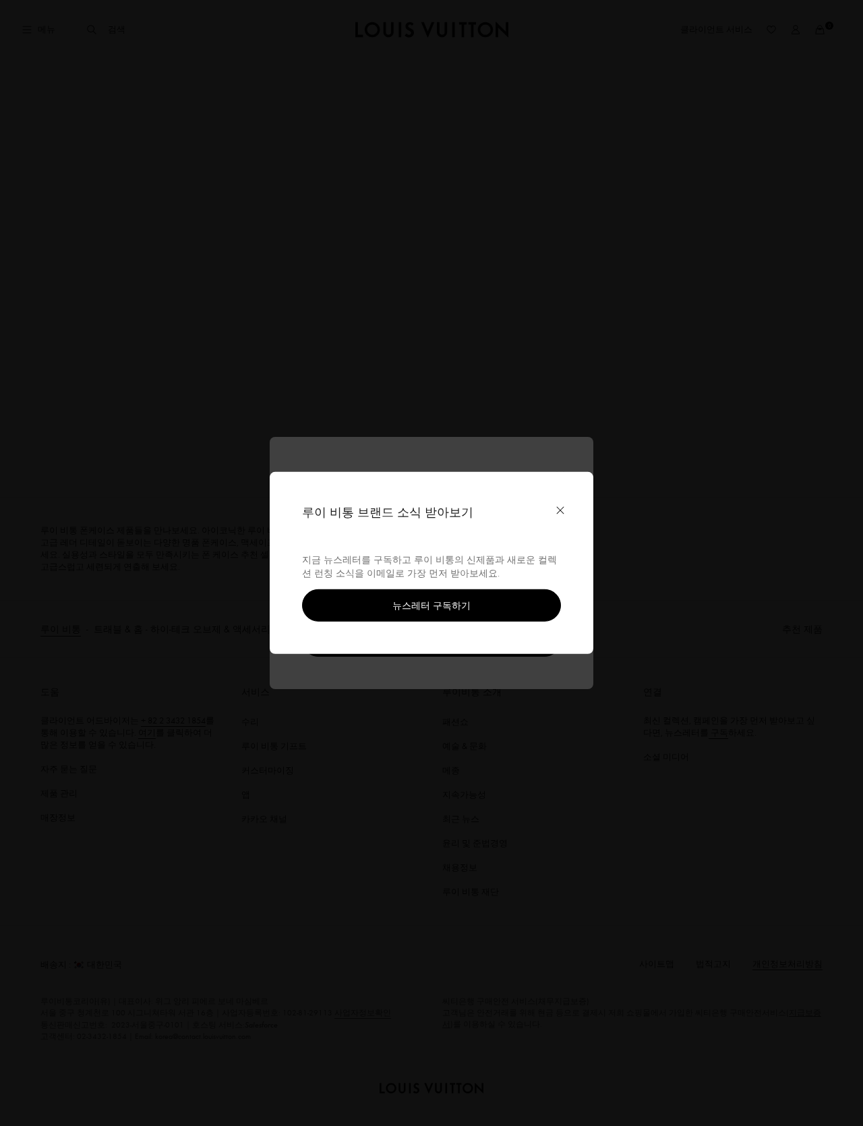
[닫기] (560, 510)
